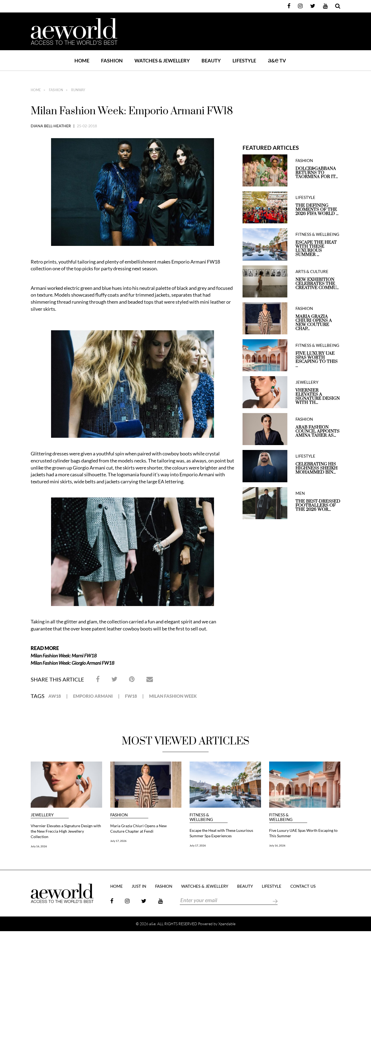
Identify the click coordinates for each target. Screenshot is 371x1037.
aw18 (54, 696)
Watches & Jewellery (204, 886)
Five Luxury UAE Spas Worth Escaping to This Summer (303, 833)
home (36, 90)
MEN (300, 493)
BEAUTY (211, 61)
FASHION (112, 61)
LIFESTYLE (244, 61)
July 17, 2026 (118, 840)
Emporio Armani (93, 696)
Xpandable (226, 923)
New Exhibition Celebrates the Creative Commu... (317, 284)
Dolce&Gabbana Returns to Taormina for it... (316, 173)
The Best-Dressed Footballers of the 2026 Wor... (317, 505)
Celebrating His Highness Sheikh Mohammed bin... (316, 468)
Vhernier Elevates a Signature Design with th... (317, 396)
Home (81, 61)
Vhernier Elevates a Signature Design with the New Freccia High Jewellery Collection (66, 831)
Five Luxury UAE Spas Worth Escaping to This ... (316, 359)
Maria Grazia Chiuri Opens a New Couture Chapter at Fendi (138, 828)
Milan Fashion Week (173, 696)
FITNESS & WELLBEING (317, 234)
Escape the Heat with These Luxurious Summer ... (316, 248)
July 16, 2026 (39, 846)
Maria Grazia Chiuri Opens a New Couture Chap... (313, 323)
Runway (77, 90)
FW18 (131, 696)
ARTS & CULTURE (311, 271)
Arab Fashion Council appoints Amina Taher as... (317, 431)
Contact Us (303, 886)
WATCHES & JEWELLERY (162, 61)
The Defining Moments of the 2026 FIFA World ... (316, 210)
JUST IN (139, 886)
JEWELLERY (306, 382)
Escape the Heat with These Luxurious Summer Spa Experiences (221, 833)
